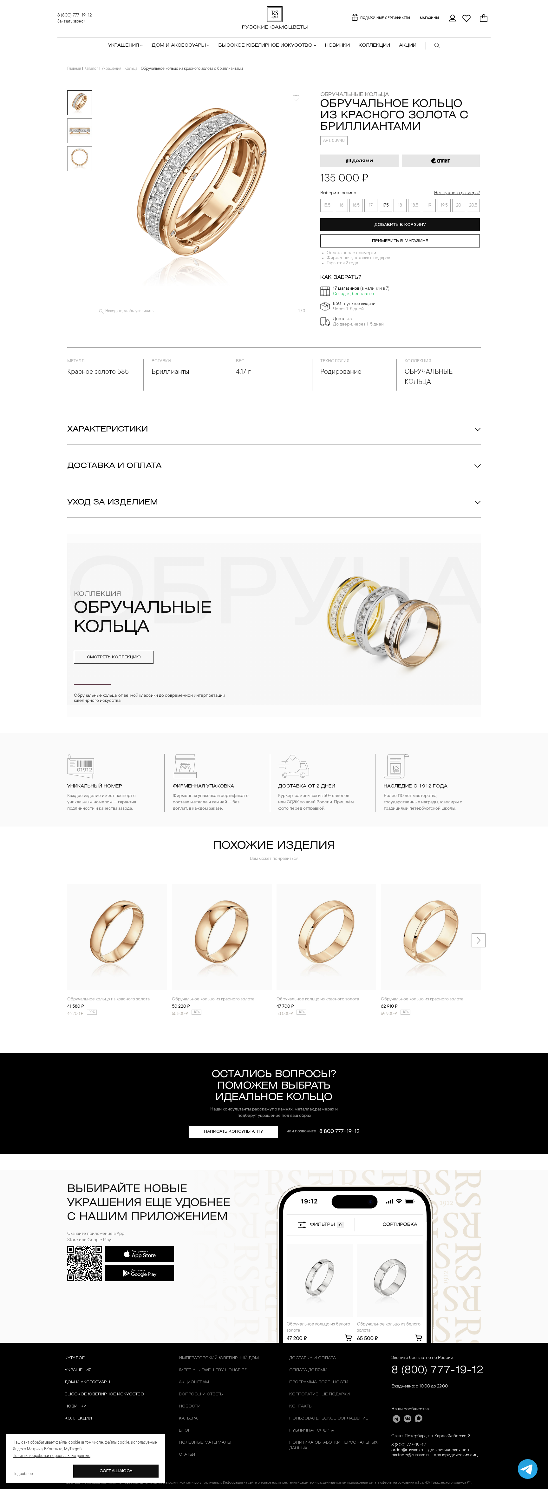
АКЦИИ (407, 45)
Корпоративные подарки (319, 1394)
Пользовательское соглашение (328, 1418)
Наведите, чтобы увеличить (129, 311)
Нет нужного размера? (457, 193)
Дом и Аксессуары (87, 1382)
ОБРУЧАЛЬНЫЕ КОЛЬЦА (354, 94)
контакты (300, 1406)
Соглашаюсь (116, 1471)
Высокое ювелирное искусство (104, 1394)
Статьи (187, 1454)
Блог (185, 1430)
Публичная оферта (311, 1430)
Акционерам (194, 1382)
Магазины (429, 18)
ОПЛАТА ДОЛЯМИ (308, 1370)
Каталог (91, 69)
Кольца (131, 69)
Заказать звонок (71, 21)
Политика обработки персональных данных (333, 1445)
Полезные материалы (205, 1442)
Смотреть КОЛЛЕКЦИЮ (114, 657)
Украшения (111, 69)
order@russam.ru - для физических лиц (430, 1450)
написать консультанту (233, 1131)
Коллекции (78, 1418)
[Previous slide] (69, 940)
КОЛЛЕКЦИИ (374, 45)
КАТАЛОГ (75, 1358)
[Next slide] (479, 940)
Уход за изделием (112, 502)
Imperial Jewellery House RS (213, 1370)
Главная (74, 69)
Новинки (337, 45)
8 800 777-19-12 (339, 1132)
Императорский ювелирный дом (219, 1358)
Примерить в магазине (400, 241)
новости (189, 1406)
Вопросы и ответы (201, 1394)
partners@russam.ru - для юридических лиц (434, 1455)
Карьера (188, 1418)
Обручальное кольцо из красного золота (108, 999)
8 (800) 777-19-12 (74, 15)
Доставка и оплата (114, 466)
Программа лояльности (318, 1382)
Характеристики (107, 429)
